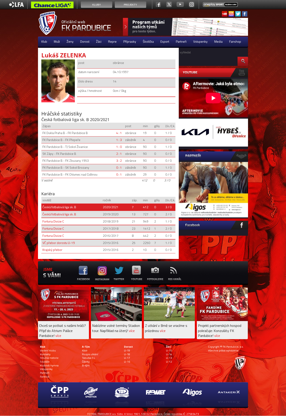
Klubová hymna (49, 365)
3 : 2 (119, 160)
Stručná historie (49, 358)
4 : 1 (119, 132)
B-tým (86, 365)
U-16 (127, 362)
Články (86, 362)
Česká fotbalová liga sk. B (59, 207)
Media (218, 41)
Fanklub (44, 377)
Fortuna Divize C (53, 221)
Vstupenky (200, 41)
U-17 (127, 358)
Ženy (70, 41)
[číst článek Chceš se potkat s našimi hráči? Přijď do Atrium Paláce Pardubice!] (63, 319)
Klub (44, 41)
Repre (112, 41)
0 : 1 (119, 167)
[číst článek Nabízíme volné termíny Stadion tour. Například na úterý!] (116, 319)
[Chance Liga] (52, 6)
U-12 (169, 362)
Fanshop (235, 41)
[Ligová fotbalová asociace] (16, 6)
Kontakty (45, 354)
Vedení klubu (48, 351)
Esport (164, 41)
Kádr (84, 351)
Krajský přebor (52, 249)
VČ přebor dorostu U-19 (58, 242)
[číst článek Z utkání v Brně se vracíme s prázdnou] (169, 319)
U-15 (169, 351)
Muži (57, 41)
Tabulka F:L (88, 358)
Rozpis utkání (90, 354)
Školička (148, 41)
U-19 (127, 351)
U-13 (169, 358)
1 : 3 (119, 139)
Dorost (84, 41)
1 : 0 (119, 146)
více (58, 335)
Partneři (181, 41)
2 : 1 (119, 153)
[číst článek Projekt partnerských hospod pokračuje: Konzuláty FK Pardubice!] (222, 319)
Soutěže (45, 362)
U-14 (169, 354)
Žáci (98, 41)
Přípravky (129, 41)
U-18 (127, 354)
